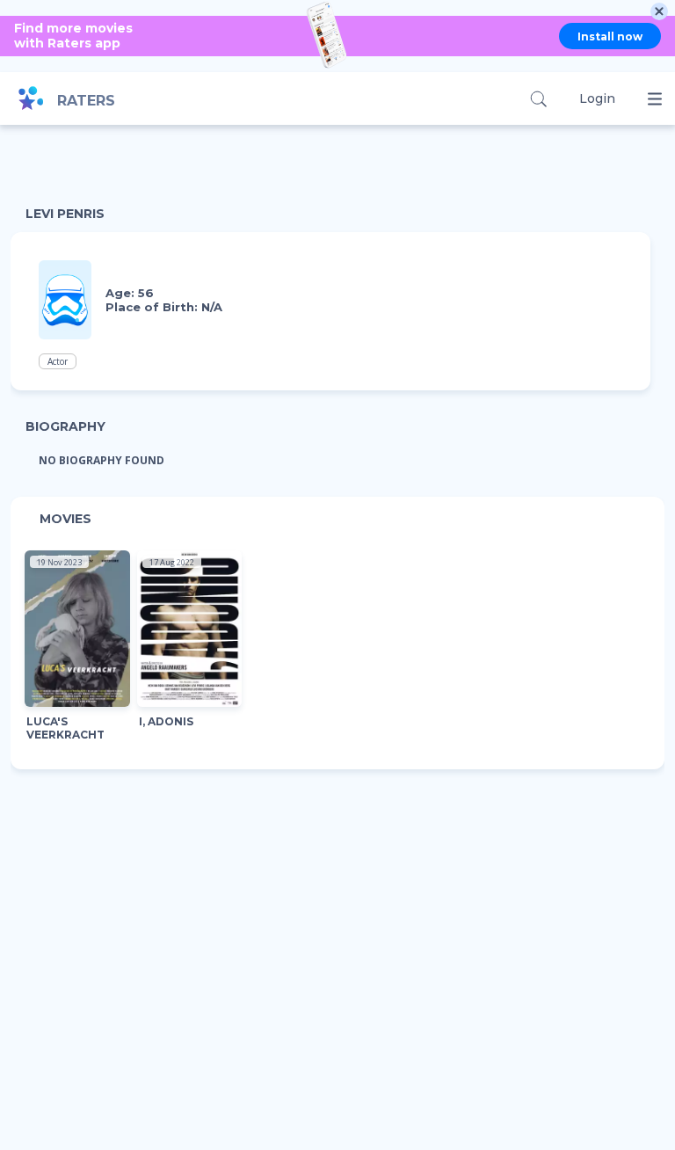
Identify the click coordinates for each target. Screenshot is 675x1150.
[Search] (538, 99)
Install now (609, 36)
